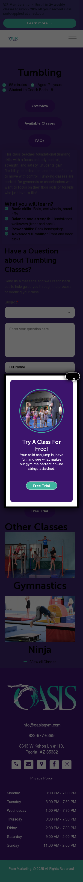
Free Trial (41, 486)
